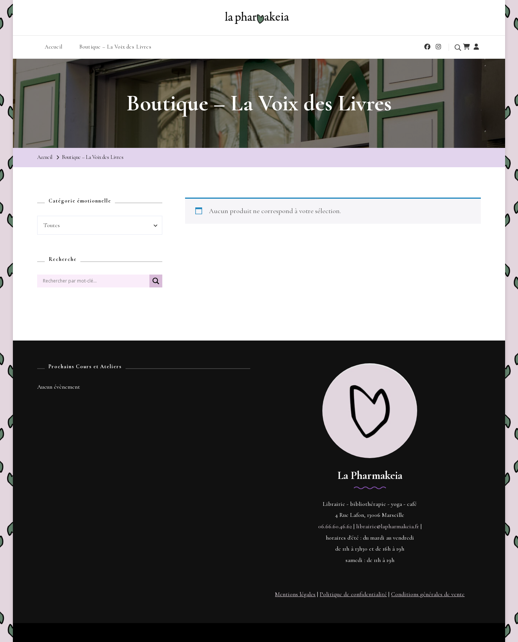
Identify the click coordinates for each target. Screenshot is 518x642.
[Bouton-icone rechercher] (155, 284)
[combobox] (99, 225)
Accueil (54, 47)
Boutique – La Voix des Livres (115, 47)
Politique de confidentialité (353, 594)
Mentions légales (295, 594)
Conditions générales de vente (428, 594)
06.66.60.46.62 (335, 526)
